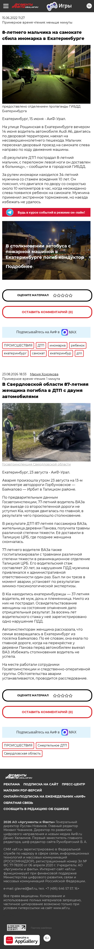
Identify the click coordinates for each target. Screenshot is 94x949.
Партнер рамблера (41, 928)
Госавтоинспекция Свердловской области (36, 464)
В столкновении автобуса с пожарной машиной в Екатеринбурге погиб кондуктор (45, 251)
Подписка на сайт (40, 784)
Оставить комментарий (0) (47, 312)
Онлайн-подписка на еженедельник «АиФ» (44, 796)
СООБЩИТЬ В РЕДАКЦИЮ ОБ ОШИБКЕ (36, 809)
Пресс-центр (73, 784)
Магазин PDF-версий (22, 790)
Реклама (11, 784)
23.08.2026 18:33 (14, 374)
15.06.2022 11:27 (13, 18)
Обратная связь (18, 803)
